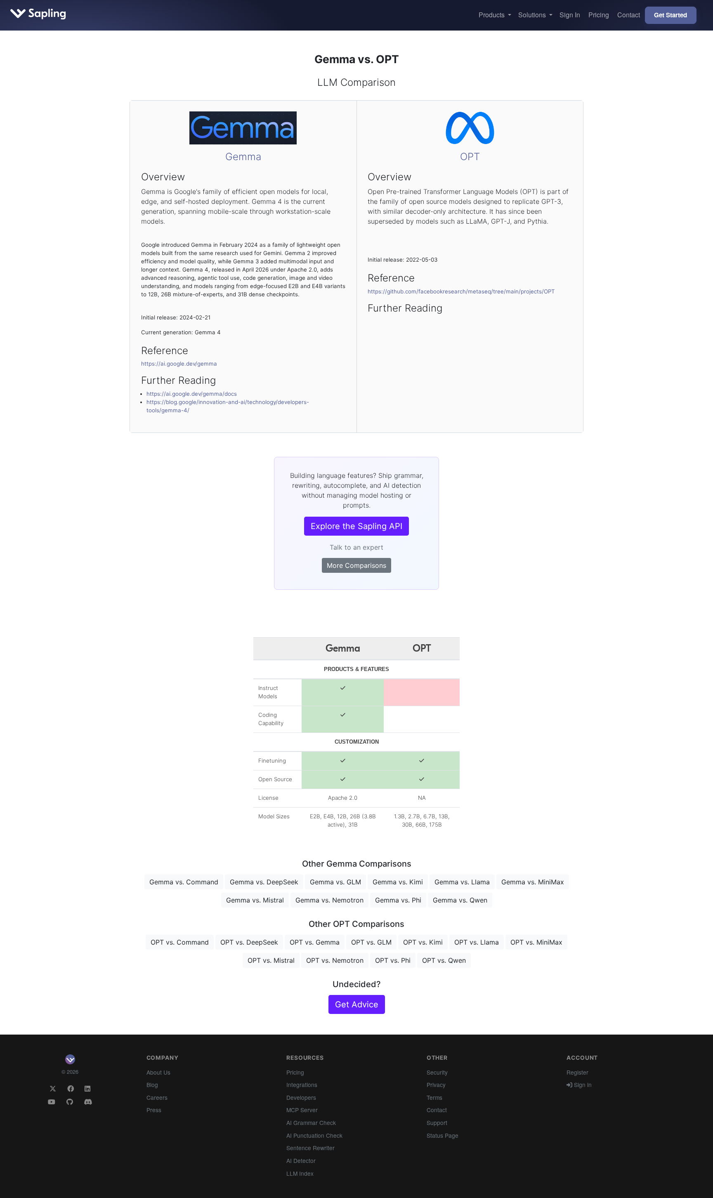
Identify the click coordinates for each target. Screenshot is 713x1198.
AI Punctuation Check (314, 1135)
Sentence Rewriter (310, 1148)
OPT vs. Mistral (271, 960)
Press (153, 1110)
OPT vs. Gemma (315, 942)
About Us (158, 1072)
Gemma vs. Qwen (460, 900)
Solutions (533, 14)
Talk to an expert (356, 547)
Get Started (670, 14)
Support (437, 1122)
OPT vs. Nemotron (335, 960)
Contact (628, 14)
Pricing (598, 14)
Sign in (582, 1084)
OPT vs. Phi (393, 960)
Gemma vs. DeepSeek (264, 882)
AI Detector (301, 1160)
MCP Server (302, 1110)
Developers (301, 1097)
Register (577, 1072)
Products (492, 14)
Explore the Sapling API (356, 526)
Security (437, 1072)
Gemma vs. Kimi (398, 882)
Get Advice (356, 1004)
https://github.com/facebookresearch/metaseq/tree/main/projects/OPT (461, 291)
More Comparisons (356, 565)
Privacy (436, 1084)
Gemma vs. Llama (462, 882)
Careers (157, 1097)
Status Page (442, 1135)
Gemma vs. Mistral (255, 900)
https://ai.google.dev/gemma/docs (191, 393)
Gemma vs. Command (183, 882)
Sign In (570, 14)
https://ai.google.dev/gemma (179, 363)
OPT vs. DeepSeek (249, 942)
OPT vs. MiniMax (536, 942)
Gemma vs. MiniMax (532, 882)
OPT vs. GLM (371, 942)
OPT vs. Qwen (444, 960)
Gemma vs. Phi (398, 900)
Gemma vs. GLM (335, 882)
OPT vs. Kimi (423, 942)
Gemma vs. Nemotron (329, 900)
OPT (470, 157)
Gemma (243, 157)
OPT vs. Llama (476, 942)
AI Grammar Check (311, 1122)
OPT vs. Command (180, 942)
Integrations (301, 1084)
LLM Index (300, 1173)
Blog (152, 1084)
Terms (434, 1097)
